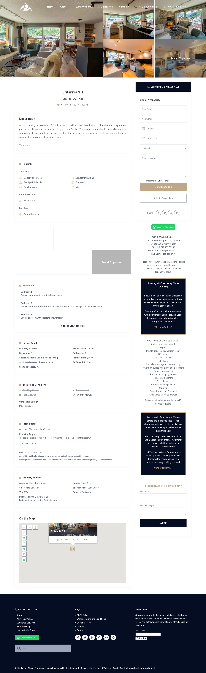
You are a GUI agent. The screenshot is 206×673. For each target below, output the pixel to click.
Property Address (32, 477)
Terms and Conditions (34, 384)
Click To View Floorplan (73, 326)
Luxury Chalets (83, 6)
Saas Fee (67, 99)
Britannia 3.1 (58, 531)
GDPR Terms (163, 181)
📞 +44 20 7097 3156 (145, 6)
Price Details (29, 423)
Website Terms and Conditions (91, 619)
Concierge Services (163, 468)
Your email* (145, 491)
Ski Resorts (107, 6)
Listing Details (30, 343)
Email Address (142, 631)
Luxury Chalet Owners (27, 630)
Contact (123, 6)
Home (50, 6)
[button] (73, 549)
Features (27, 164)
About (63, 6)
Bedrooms (28, 285)
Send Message (163, 187)
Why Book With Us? (163, 327)
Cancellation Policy (28, 402)
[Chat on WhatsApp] (163, 227)
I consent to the (156, 181)
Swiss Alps (78, 99)
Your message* (147, 505)
